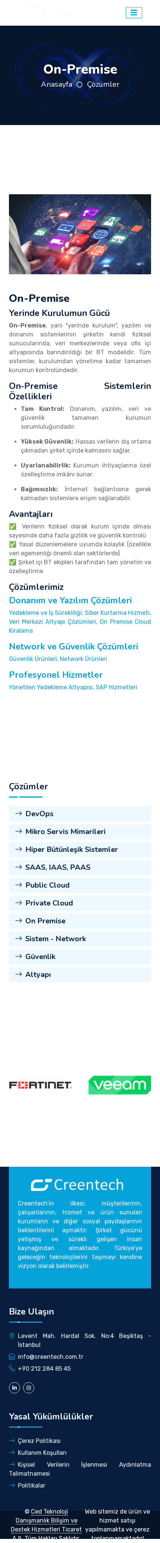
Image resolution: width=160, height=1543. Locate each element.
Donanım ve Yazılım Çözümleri (70, 600)
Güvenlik (40, 957)
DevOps (39, 814)
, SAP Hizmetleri (115, 687)
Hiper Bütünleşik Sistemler (71, 849)
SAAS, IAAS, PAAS (57, 867)
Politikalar (31, 1485)
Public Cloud (47, 885)
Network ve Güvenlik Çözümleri (73, 646)
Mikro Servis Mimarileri (65, 832)
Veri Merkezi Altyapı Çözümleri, (54, 621)
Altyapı (38, 974)
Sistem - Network (55, 939)
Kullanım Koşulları (42, 1452)
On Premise (45, 921)
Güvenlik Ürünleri (33, 658)
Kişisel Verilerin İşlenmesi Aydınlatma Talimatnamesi (80, 1469)
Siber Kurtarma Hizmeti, (118, 612)
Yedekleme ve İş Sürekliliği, (47, 612)
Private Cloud (49, 903)
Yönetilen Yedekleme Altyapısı (51, 687)
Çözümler (103, 84)
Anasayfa (56, 84)
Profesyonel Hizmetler (56, 675)
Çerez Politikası (39, 1440)
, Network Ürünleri (82, 658)
